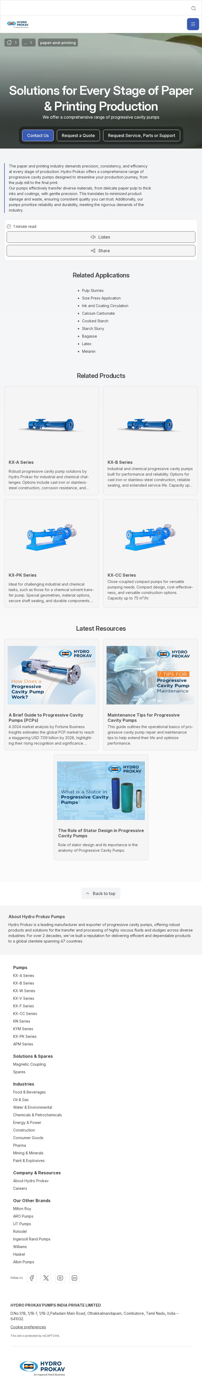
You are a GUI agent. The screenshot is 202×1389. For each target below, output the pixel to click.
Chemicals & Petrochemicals (37, 1115)
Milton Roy (22, 1208)
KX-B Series (23, 983)
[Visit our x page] (46, 1278)
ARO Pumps (23, 1216)
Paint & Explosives (29, 1160)
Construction (24, 1130)
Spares (19, 1072)
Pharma (19, 1145)
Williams (20, 1246)
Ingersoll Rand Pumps (31, 1239)
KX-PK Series (25, 1036)
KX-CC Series (25, 1013)
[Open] (193, 24)
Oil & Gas (21, 1099)
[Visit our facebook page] (32, 1278)
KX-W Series (24, 990)
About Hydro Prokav (31, 1180)
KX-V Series (23, 998)
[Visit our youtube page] (60, 1278)
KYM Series (23, 1029)
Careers (20, 1188)
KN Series (21, 1021)
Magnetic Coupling (29, 1064)
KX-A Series (23, 975)
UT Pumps (22, 1224)
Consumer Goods (28, 1137)
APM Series (23, 1044)
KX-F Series (23, 1006)
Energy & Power (27, 1122)
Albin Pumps (23, 1262)
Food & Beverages (29, 1092)
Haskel (19, 1254)
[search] (194, 8)
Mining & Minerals (28, 1153)
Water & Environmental (32, 1107)
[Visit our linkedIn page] (74, 1278)
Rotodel (20, 1231)
